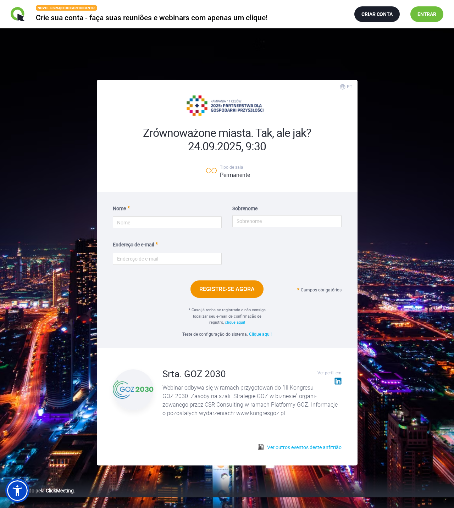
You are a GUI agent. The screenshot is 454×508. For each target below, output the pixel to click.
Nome (119, 208)
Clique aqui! (260, 334)
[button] (17, 490)
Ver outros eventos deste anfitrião (304, 447)
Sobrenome (245, 208)
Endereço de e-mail (133, 244)
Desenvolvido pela (39, 490)
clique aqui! (235, 322)
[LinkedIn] (338, 381)
